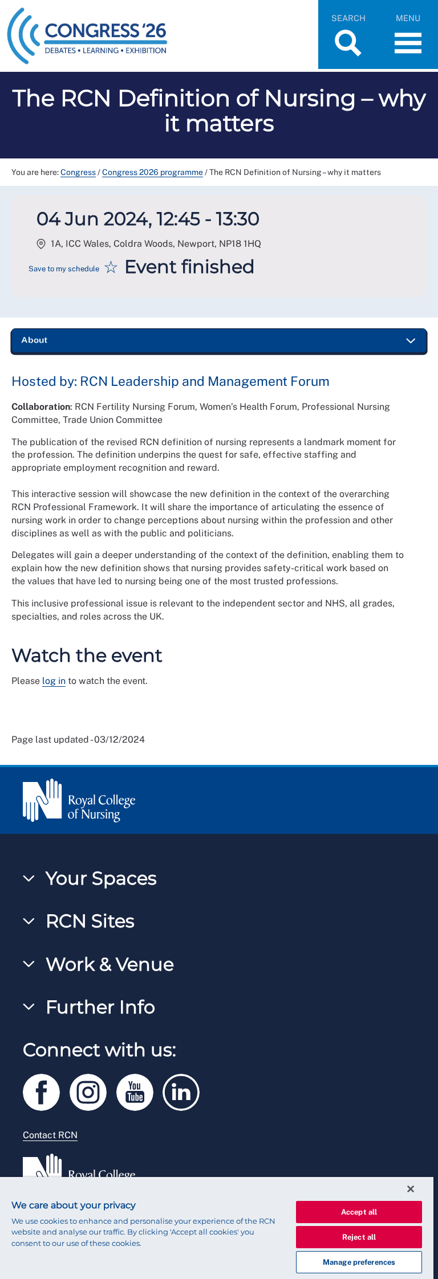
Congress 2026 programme (152, 172)
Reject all (359, 1237)
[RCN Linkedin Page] (185, 1090)
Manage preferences (359, 1262)
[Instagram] (93, 1090)
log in (54, 680)
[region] (216, 1228)
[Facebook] (46, 1090)
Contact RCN (50, 1135)
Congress (78, 172)
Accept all (359, 1212)
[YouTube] (139, 1090)
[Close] (410, 1189)
